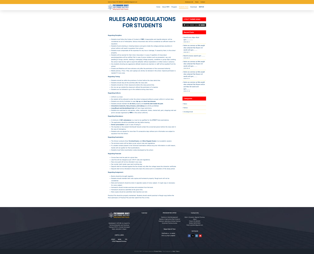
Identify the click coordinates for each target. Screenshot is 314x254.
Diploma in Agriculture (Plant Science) (169, 219)
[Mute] (199, 25)
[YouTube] (200, 235)
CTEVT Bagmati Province (119, 241)
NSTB (119, 239)
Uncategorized (188, 112)
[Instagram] (196, 235)
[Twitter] (193, 235)
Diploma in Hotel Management (169, 217)
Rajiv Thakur (176, 251)
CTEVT (113, 239)
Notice (185, 108)
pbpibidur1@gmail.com (130, 2)
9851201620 (196, 223)
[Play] (184, 25)
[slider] (203, 24)
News (185, 104)
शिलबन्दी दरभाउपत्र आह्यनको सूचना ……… (194, 56)
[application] (194, 25)
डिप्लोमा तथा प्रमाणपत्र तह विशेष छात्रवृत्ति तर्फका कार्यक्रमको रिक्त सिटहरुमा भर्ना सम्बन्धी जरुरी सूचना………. (194, 48)
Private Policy (158, 251)
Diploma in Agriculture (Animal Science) (169, 221)
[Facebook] (189, 235)
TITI (126, 239)
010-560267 (196, 221)
